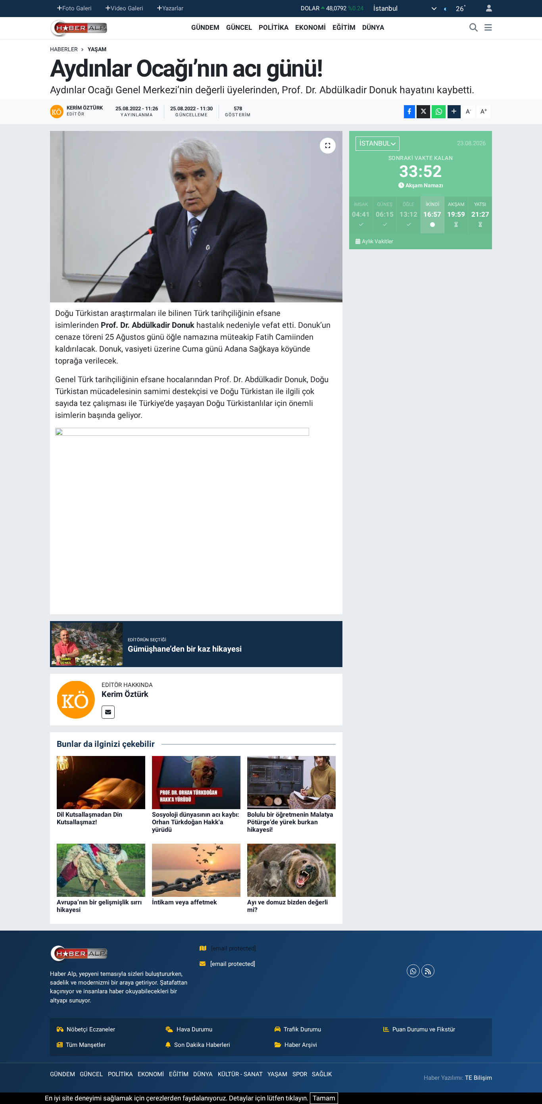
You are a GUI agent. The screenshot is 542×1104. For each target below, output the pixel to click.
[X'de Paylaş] (423, 111)
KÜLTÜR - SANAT (240, 1074)
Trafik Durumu (302, 1029)
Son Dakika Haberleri (202, 1044)
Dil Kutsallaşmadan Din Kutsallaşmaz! (89, 818)
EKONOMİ (310, 27)
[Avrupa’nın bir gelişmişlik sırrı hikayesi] (101, 869)
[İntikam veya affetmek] (196, 869)
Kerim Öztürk (125, 694)
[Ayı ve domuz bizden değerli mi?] (291, 869)
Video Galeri (127, 8)
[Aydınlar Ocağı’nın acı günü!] (196, 216)
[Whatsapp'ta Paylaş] (439, 111)
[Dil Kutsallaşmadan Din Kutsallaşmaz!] (101, 782)
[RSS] (427, 970)
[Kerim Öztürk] (76, 699)
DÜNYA (373, 27)
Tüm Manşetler (86, 1044)
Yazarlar (172, 8)
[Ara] (473, 28)
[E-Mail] (108, 712)
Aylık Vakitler (377, 241)
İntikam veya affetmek (184, 902)
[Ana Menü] (488, 28)
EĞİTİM (344, 27)
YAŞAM (97, 49)
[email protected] (233, 948)
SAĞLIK (322, 1074)
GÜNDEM (205, 27)
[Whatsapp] (413, 970)
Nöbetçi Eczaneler (91, 1029)
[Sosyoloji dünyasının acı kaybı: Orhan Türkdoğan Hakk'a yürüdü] (196, 782)
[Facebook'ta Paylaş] (409, 111)
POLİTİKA (273, 27)
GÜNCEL (239, 27)
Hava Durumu (194, 1029)
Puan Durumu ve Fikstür (423, 1029)
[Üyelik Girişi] (485, 8)
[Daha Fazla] (454, 111)
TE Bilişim (478, 1077)
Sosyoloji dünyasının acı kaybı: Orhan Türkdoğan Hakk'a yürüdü (195, 822)
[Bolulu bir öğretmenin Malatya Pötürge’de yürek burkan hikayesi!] (291, 782)
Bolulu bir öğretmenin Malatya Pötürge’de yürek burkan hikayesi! (290, 822)
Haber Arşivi (300, 1044)
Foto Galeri (77, 8)
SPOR (299, 1074)
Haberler (64, 49)
